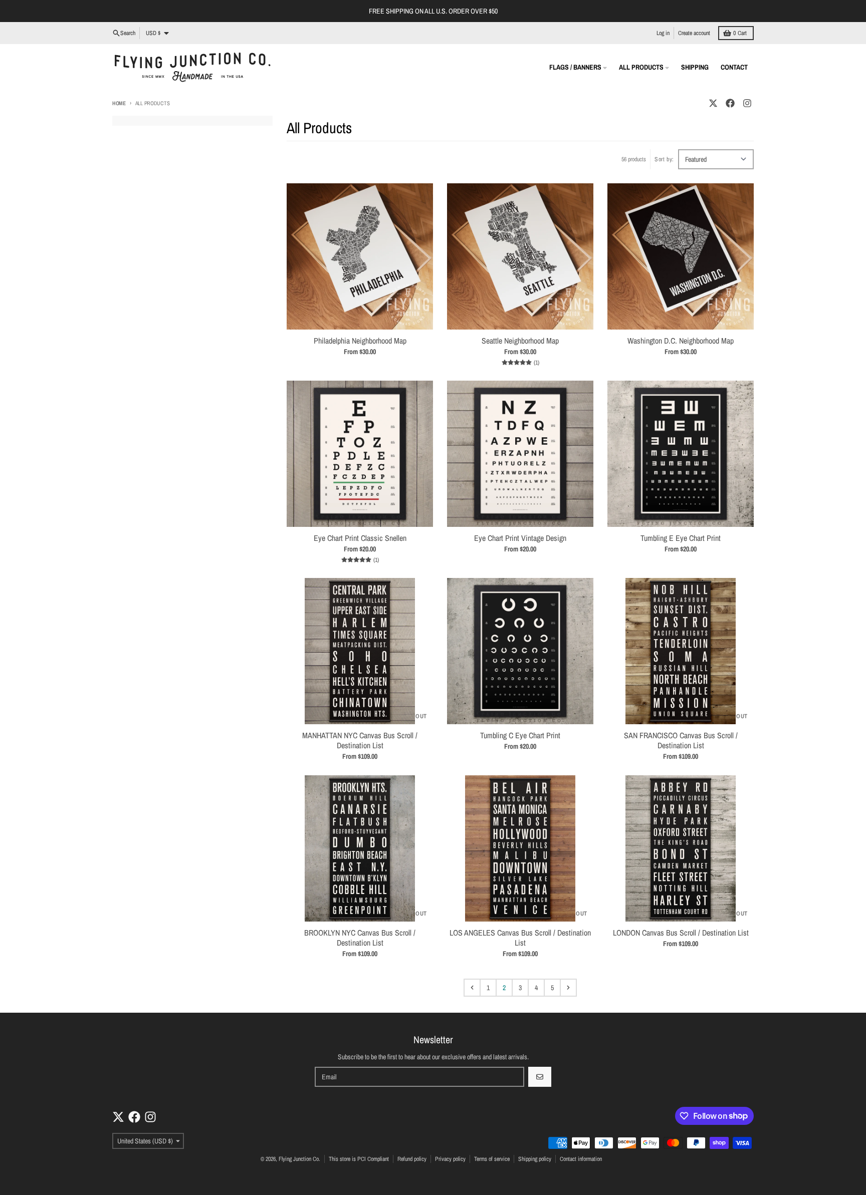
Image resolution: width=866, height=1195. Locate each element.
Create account (694, 33)
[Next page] (568, 988)
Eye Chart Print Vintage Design (520, 538)
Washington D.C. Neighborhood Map (680, 341)
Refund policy (411, 1159)
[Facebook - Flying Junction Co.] (730, 103)
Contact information (581, 1159)
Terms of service (492, 1159)
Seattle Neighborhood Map (520, 341)
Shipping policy (534, 1159)
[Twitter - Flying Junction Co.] (713, 103)
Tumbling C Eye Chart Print (520, 735)
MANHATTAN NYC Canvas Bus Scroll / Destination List (359, 740)
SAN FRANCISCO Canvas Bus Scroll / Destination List (681, 740)
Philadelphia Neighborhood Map (360, 341)
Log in (663, 33)
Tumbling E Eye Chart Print (680, 538)
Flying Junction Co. (299, 1159)
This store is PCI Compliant (359, 1159)
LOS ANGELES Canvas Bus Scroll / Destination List (520, 938)
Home (119, 103)
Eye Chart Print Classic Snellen (360, 538)
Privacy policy (450, 1159)
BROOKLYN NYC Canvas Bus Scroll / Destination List (359, 938)
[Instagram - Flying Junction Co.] (747, 103)
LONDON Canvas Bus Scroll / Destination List (681, 933)
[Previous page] (472, 988)
